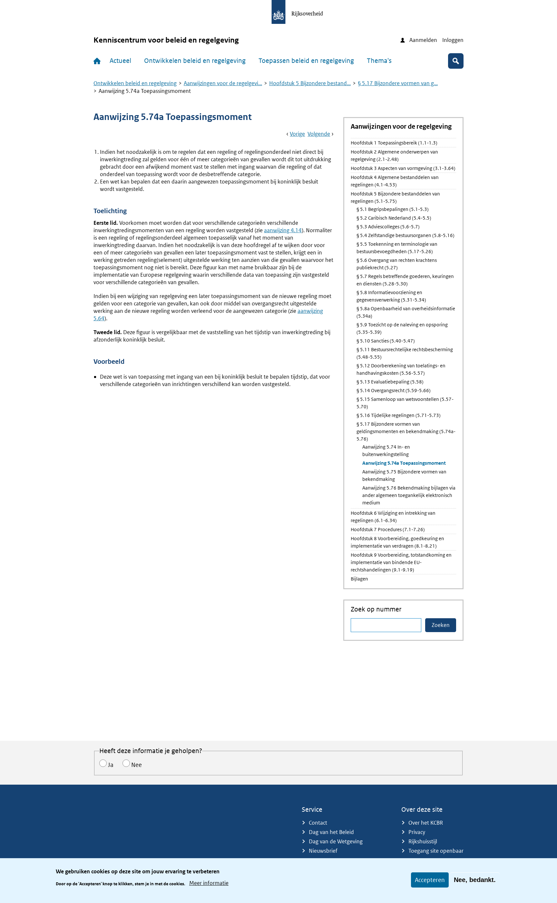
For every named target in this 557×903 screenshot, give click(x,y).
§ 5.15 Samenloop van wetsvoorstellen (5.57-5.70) (405, 403)
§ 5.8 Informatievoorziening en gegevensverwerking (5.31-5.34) (391, 296)
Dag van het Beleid (331, 832)
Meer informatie (209, 883)
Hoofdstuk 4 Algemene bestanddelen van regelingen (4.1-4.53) (395, 181)
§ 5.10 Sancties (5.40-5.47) (386, 341)
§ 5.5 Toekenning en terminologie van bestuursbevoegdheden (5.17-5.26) (397, 247)
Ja (110, 765)
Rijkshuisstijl (422, 841)
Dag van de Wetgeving (336, 841)
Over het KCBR (425, 822)
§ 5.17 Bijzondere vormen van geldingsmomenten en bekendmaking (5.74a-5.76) (406, 431)
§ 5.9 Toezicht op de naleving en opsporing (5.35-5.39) (402, 328)
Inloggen (453, 40)
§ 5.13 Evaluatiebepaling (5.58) (390, 382)
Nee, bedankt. (475, 879)
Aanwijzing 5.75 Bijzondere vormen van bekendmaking (404, 475)
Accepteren (430, 880)
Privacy (416, 832)
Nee (136, 765)
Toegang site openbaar (436, 850)
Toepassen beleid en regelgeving (306, 60)
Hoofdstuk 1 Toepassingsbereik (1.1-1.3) (394, 143)
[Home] (98, 61)
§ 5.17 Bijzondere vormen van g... (398, 83)
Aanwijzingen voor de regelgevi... (223, 83)
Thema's (379, 60)
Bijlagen (359, 579)
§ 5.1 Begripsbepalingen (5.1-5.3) (393, 209)
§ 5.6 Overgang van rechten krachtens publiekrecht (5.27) (397, 264)
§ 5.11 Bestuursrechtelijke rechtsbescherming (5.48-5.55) (405, 353)
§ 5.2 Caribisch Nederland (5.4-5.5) (394, 218)
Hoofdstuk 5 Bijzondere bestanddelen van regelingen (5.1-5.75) (395, 197)
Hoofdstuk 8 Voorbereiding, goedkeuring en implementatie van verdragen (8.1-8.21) (397, 542)
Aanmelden (423, 40)
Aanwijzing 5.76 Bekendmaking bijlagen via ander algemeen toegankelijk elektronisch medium (408, 495)
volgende (319, 133)
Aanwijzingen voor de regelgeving (401, 126)
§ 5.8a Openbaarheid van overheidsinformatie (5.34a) (406, 312)
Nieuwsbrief (323, 850)
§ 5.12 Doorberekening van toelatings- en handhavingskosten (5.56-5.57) (401, 369)
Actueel (120, 60)
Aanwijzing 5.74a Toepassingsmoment (404, 463)
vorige (297, 133)
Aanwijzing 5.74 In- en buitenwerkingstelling (386, 450)
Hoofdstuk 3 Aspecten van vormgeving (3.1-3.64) (403, 168)
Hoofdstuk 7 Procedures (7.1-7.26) (388, 529)
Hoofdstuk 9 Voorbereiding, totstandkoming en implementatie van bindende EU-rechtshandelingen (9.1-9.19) (401, 562)
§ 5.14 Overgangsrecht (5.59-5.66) (394, 390)
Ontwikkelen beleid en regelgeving (195, 60)
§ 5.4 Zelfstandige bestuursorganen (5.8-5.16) (405, 235)
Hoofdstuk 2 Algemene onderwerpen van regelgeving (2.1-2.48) (394, 155)
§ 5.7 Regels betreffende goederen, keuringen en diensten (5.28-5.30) (405, 280)
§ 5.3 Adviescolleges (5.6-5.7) (388, 226)
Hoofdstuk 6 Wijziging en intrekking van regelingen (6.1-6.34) (393, 516)
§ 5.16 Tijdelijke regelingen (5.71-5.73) (399, 415)
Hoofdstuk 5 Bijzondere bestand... (310, 83)
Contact (318, 822)
